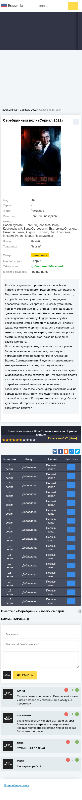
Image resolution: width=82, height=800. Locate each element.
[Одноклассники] (66, 451)
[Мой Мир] (71, 451)
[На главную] (14, 6)
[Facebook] (60, 451)
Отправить (25, 674)
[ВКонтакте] (55, 451)
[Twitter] (77, 451)
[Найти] (56, 6)
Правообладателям (16, 785)
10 (34, 440)
